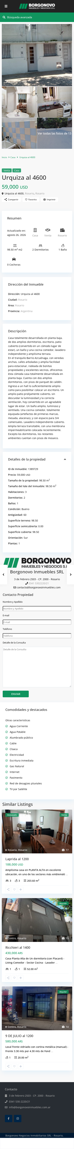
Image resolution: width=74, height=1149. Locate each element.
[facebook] (8, 1118)
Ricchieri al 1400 (17, 947)
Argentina (27, 311)
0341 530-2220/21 (19, 1101)
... (67, 874)
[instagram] (17, 1118)
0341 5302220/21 (39, 583)
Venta (7, 170)
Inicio (4, 157)
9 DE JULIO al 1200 (19, 1036)
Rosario (29, 193)
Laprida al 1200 (17, 859)
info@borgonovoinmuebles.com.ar (29, 1107)
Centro (12, 938)
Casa (12, 157)
